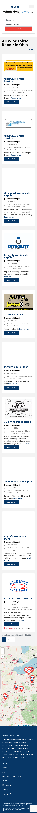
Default (29, 50)
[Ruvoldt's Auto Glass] (16, 687)
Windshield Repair (13, 84)
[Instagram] (15, 7)
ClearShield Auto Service (14, 80)
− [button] (2, 652)
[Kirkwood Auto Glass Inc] (21, 689)
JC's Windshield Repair (17, 421)
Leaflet (17, 725)
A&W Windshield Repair (18, 481)
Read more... (16, 98)
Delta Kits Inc (16, 810)
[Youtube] (18, 7)
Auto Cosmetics (13, 314)
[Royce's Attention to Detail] (32, 680)
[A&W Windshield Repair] (32, 670)
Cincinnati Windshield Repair (17, 194)
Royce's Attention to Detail (15, 537)
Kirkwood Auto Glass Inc (18, 598)
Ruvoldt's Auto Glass (16, 367)
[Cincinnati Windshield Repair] (5, 697)
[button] (31, 6)
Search (21, 29)
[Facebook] (12, 7)
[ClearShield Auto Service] (29, 672)
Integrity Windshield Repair (16, 256)
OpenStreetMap (25, 725)
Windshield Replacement (16, 602)
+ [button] (2, 649)
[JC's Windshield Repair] (26, 670)
